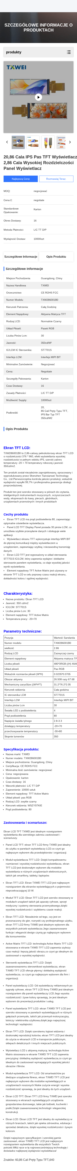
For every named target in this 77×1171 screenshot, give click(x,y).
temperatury (23, 726)
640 (51, 1159)
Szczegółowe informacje (20, 256)
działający (10, 726)
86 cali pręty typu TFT (34, 1159)
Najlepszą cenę (21, 178)
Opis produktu (56, 256)
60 (16, 1159)
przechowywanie (13, 731)
